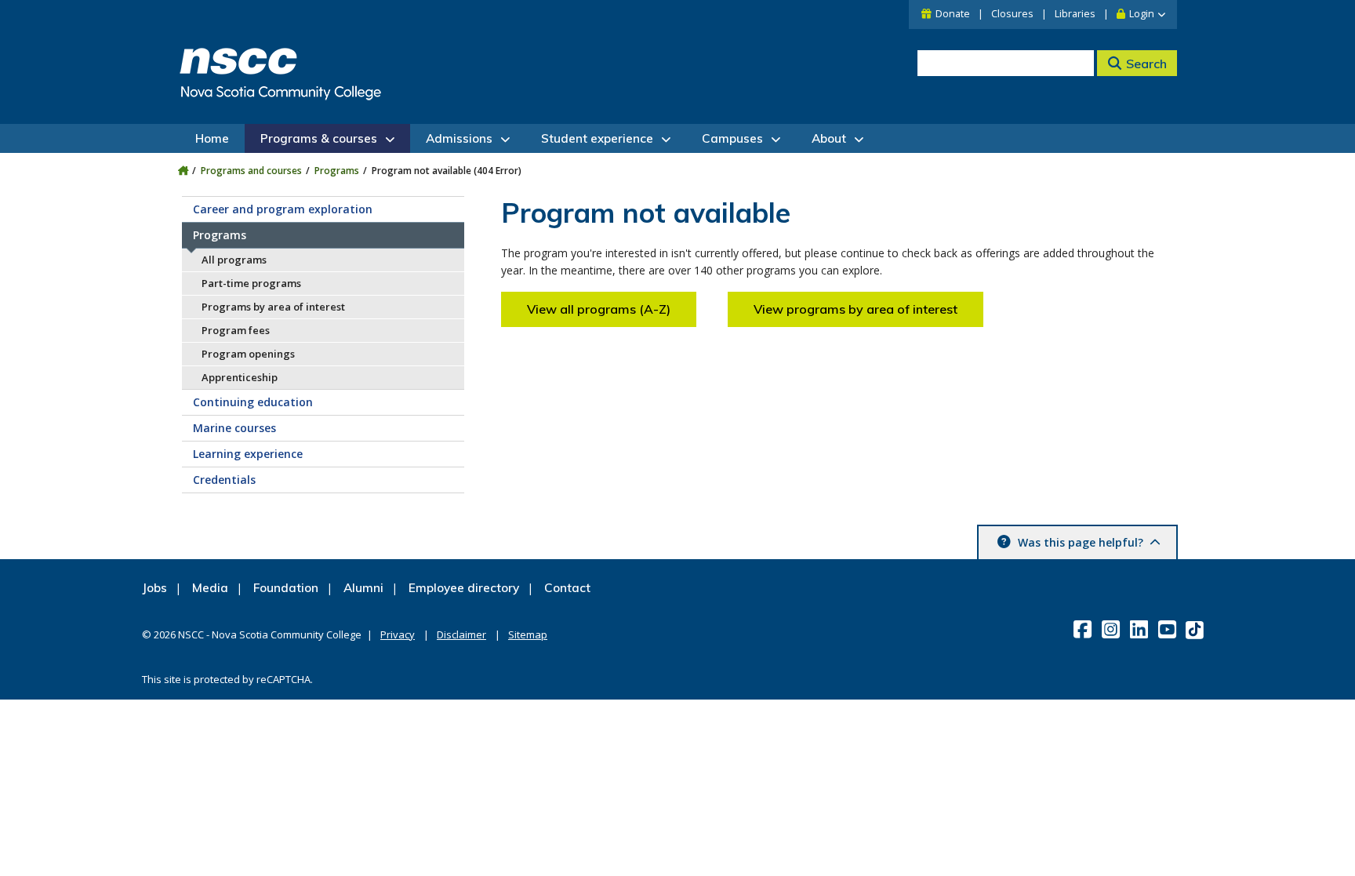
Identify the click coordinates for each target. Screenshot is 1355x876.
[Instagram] (1112, 629)
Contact (567, 587)
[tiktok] (1196, 629)
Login (1141, 13)
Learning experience (248, 453)
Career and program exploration (282, 209)
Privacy (397, 634)
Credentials (224, 479)
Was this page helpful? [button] (1080, 542)
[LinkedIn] (1140, 629)
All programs (234, 260)
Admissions (459, 138)
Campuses (732, 138)
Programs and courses (251, 170)
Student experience (597, 138)
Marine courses (234, 427)
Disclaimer (461, 634)
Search (1146, 63)
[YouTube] (1168, 629)
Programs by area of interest (273, 307)
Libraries (1075, 13)
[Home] (183, 170)
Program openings (248, 354)
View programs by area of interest (855, 309)
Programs (336, 170)
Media (210, 587)
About (829, 138)
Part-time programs (251, 283)
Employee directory (464, 587)
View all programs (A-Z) (598, 309)
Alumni (363, 587)
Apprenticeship (240, 377)
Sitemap (527, 634)
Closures (1012, 13)
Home (212, 138)
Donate (952, 13)
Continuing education (253, 401)
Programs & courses (318, 138)
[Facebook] (1084, 629)
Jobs (154, 587)
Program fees (236, 330)
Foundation (285, 587)
